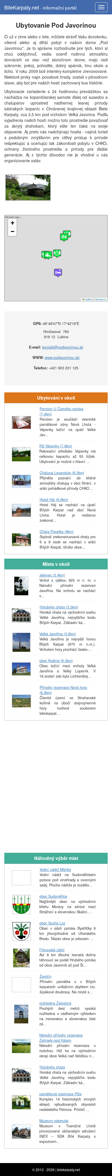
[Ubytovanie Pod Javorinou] (28, 188)
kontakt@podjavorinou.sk (62, 347)
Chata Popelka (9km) (57, 531)
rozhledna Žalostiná (55, 1003)
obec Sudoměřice (53, 896)
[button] (64, 237)
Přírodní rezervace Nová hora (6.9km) (63, 690)
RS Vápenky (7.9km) (55, 446)
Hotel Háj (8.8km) (54, 499)
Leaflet (87, 299)
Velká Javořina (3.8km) (57, 633)
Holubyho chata (52, 1067)
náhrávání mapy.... (55, 258)
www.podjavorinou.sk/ (62, 357)
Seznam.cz (100, 299)
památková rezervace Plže (60, 1093)
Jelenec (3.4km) (52, 575)
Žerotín (45, 976)
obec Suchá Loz (52, 923)
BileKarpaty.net (40, 7)
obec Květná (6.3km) (56, 660)
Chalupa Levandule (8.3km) (62, 472)
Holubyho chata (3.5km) (59, 607)
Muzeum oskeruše (53, 1120)
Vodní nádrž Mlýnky (55, 869)
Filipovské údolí (52, 949)
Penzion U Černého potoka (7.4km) (61, 411)
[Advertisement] (56, 791)
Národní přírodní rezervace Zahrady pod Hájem (61, 1038)
